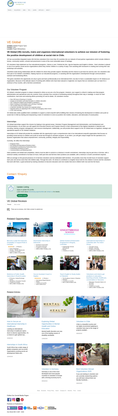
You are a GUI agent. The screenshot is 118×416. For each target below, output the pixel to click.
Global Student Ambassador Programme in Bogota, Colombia (69, 242)
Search (57, 390)
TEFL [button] (29, 10)
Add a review (17, 204)
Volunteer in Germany (50, 369)
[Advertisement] (59, 24)
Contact (79, 390)
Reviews (9, 204)
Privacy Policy (50, 390)
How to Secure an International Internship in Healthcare (16, 323)
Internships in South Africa (17, 345)
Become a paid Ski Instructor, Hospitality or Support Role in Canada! (17, 242)
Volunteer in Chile (83, 321)
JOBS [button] (24, 10)
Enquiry (10, 177)
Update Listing (22, 195)
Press (74, 390)
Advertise (70, 390)
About (38, 390)
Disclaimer (43, 390)
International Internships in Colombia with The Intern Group (95, 242)
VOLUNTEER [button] (17, 10)
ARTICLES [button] (41, 10)
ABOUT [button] (48, 10)
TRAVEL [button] (10, 10)
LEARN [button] (35, 10)
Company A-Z (63, 390)
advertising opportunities (36, 191)
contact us (49, 191)
